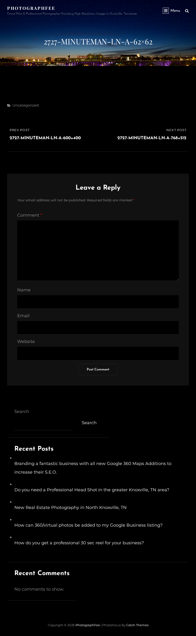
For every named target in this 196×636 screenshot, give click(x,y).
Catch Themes (137, 625)
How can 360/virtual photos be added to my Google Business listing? (88, 525)
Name (24, 290)
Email (23, 315)
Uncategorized (25, 105)
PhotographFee (31, 8)
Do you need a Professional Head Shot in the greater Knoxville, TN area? (91, 489)
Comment (29, 215)
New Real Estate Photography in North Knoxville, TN (70, 507)
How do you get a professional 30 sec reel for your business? (79, 542)
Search (21, 411)
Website (26, 341)
